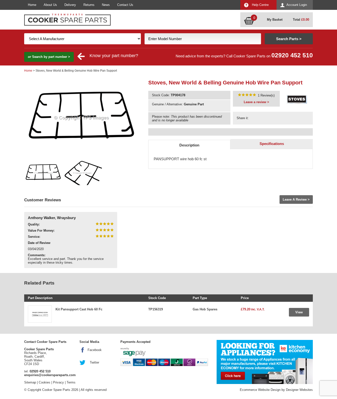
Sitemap (30, 382)
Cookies (44, 382)
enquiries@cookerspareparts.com (50, 375)
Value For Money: (41, 230)
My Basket (274, 19)
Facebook (95, 350)
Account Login (296, 5)
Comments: (36, 255)
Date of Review (39, 243)
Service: (34, 237)
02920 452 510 (292, 55)
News (106, 5)
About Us (50, 5)
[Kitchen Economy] (265, 362)
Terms (71, 382)
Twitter (94, 362)
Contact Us (125, 5)
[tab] (189, 144)
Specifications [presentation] (272, 144)
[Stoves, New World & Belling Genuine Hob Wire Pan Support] (247, 95)
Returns (88, 5)
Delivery (70, 5)
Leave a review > (256, 102)
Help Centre (260, 5)
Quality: (34, 224)
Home (32, 5)
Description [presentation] (189, 145)
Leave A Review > (296, 199)
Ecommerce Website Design (260, 390)
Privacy (58, 382)
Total (301, 19)
